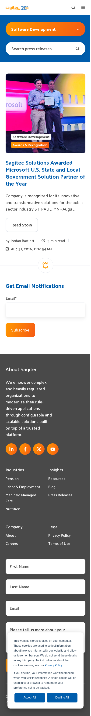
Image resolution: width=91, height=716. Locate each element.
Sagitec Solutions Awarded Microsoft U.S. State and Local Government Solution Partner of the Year (45, 172)
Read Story (21, 225)
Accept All (30, 697)
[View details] (11, 449)
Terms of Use (59, 543)
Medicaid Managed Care (21, 497)
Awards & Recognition (30, 145)
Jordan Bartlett (22, 240)
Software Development (31, 137)
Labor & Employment (23, 486)
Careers (12, 543)
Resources (56, 478)
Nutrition (13, 508)
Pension (12, 478)
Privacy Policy (53, 665)
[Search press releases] (77, 48)
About (11, 535)
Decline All (62, 697)
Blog (52, 486)
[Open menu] (83, 7)
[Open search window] (73, 7)
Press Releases (60, 494)
